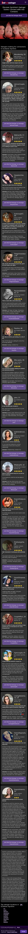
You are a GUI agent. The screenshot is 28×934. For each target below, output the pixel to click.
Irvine (5, 910)
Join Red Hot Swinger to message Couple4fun (14, 642)
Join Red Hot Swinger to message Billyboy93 (14, 489)
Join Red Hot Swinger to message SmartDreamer (14, 606)
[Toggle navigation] (25, 2)
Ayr (4, 908)
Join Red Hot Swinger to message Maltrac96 (14, 165)
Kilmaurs (6, 911)
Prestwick (6, 914)
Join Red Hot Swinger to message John (14, 421)
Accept (23, 931)
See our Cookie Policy (12, 932)
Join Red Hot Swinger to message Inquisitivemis (14, 843)
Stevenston (6, 913)
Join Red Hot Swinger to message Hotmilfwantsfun (14, 779)
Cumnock (6, 917)
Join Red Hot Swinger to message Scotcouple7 (14, 243)
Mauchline (6, 919)
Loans (5, 920)
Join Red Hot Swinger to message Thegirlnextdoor (14, 280)
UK (21, 904)
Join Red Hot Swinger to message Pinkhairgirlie (14, 567)
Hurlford (6, 916)
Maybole (6, 922)
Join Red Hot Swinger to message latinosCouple (14, 124)
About (18, 927)
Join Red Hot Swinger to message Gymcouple (14, 685)
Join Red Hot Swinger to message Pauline (14, 349)
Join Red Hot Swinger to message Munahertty (14, 74)
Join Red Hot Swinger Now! (14, 15)
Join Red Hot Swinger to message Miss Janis (14, 387)
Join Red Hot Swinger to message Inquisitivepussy (14, 532)
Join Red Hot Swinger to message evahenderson (14, 454)
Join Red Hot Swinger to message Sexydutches (14, 203)
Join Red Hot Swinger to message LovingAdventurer (14, 722)
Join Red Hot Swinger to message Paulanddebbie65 (14, 317)
